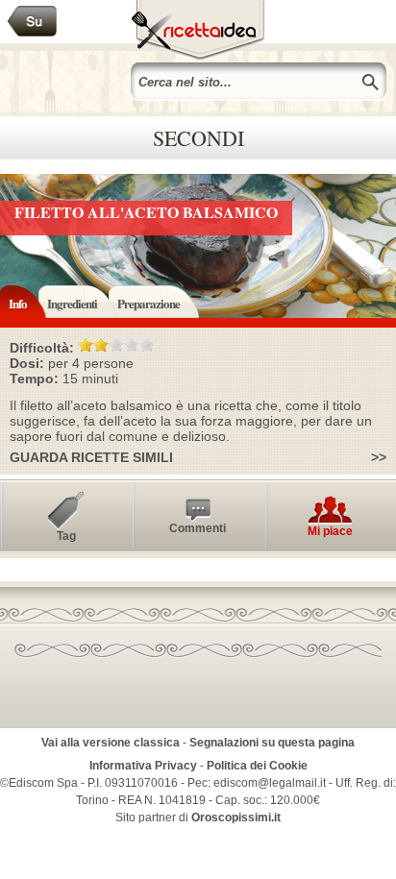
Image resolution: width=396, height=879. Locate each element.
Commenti (197, 528)
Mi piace (330, 531)
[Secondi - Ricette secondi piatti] (33, 21)
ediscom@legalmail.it (269, 783)
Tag (66, 536)
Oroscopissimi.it (236, 817)
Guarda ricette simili (91, 457)
